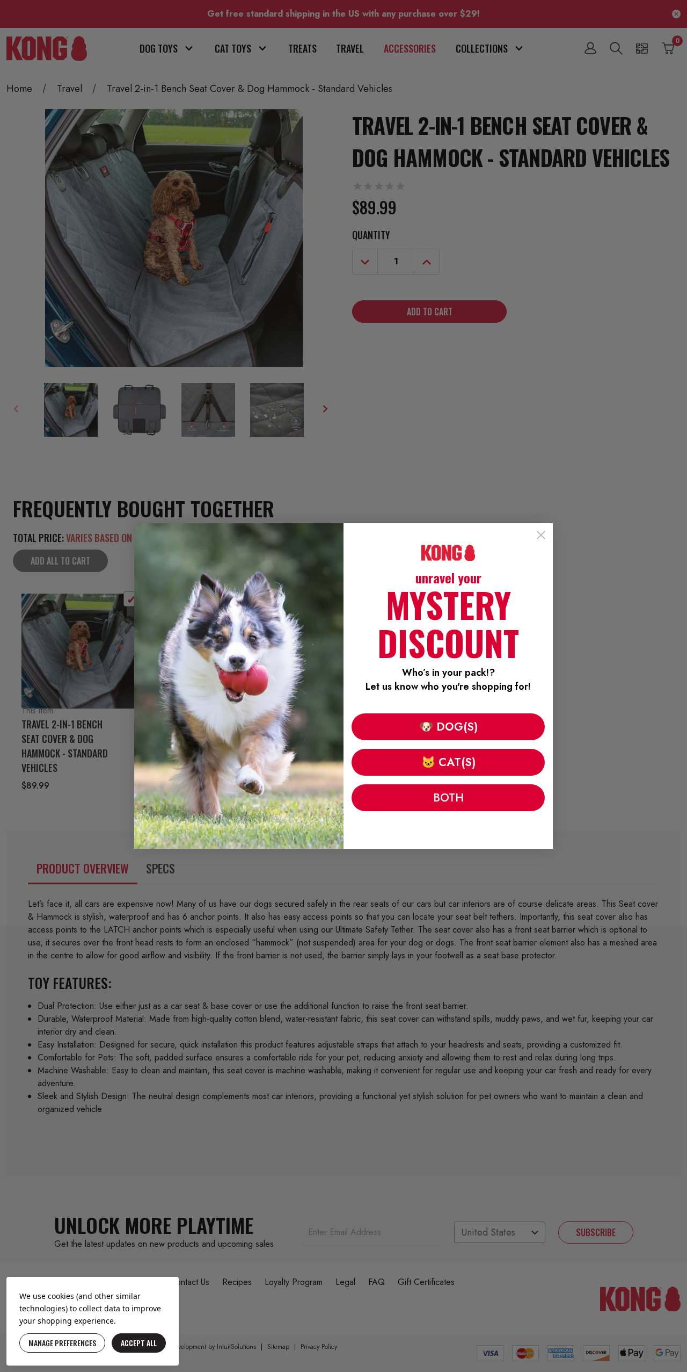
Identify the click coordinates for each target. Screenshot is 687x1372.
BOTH (448, 798)
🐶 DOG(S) (448, 727)
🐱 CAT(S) (448, 762)
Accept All (139, 1342)
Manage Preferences (62, 1342)
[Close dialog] (541, 535)
